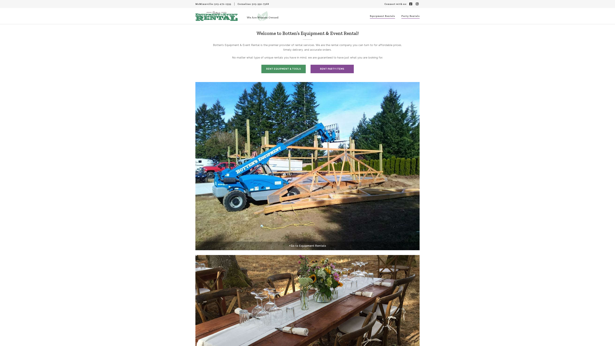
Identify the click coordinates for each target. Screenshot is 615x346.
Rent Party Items (332, 69)
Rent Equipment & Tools (283, 69)
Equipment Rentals (382, 16)
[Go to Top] (610, 341)
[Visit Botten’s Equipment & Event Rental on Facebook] (410, 4)
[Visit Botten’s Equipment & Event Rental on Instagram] (417, 4)
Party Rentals (410, 16)
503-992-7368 (260, 4)
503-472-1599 (222, 4)
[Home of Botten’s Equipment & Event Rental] (216, 16)
